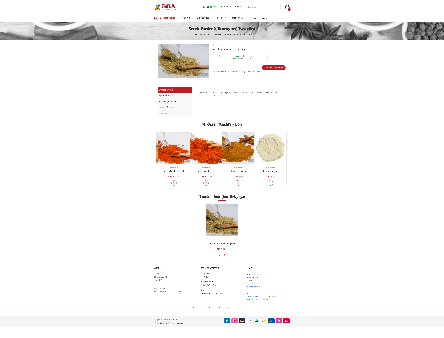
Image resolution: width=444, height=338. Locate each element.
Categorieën (238, 18)
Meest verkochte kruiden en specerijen (263, 296)
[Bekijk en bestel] (174, 183)
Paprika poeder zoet (206, 171)
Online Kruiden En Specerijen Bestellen (169, 323)
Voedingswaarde (168, 101)
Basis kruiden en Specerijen (211, 34)
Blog (249, 293)
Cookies (250, 280)
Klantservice (203, 18)
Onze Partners (252, 302)
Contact (221, 18)
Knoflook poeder (270, 171)
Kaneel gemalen (238, 171)
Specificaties (166, 95)
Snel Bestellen (253, 284)
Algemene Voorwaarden (257, 274)
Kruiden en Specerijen (165, 18)
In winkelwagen (273, 68)
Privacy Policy (252, 277)
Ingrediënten (166, 107)
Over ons (185, 18)
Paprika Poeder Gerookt (174, 171)
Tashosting (191, 320)
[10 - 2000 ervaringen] (206, 7)
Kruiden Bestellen (254, 287)
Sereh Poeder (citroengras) (222, 243)
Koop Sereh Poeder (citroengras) (238, 34)
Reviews (163, 113)
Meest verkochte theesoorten (259, 299)
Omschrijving (166, 90)
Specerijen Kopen (254, 290)
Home (194, 34)
